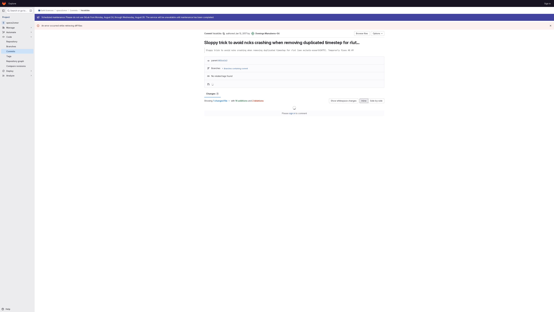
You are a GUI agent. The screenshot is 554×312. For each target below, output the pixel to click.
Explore (12, 3)
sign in (292, 113)
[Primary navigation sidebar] (3, 10)
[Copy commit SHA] (223, 33)
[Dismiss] (550, 25)
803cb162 (222, 60)
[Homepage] (4, 3)
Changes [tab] (212, 93)
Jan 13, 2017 (241, 33)
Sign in (547, 3)
